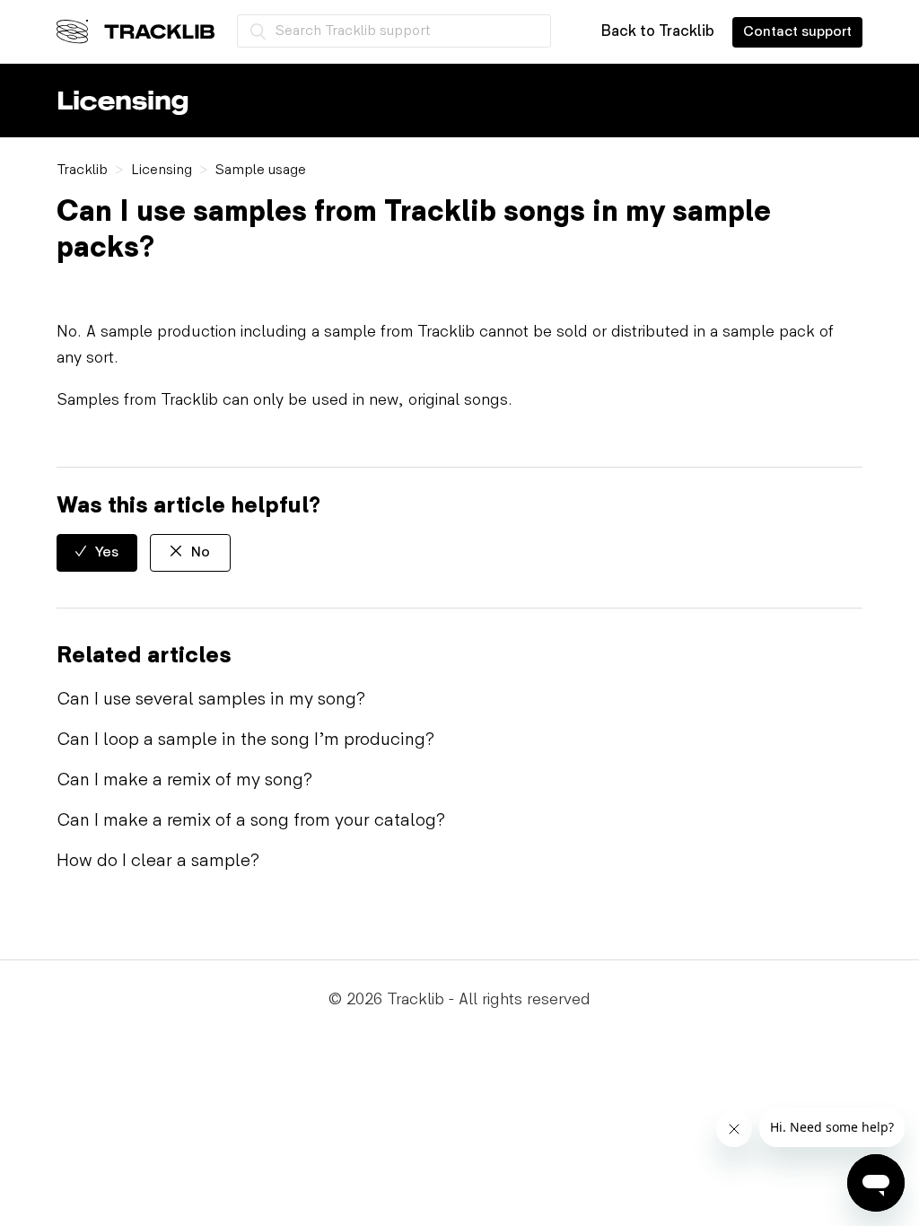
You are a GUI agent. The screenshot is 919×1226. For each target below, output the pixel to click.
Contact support (797, 31)
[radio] (97, 553)
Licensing (161, 170)
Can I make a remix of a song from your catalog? (251, 820)
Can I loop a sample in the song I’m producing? (245, 739)
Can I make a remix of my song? (184, 780)
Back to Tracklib (657, 31)
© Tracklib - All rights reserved (459, 999)
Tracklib (82, 170)
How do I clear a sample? (158, 860)
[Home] (135, 31)
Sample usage (260, 170)
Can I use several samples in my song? (211, 699)
